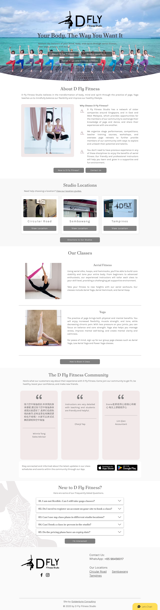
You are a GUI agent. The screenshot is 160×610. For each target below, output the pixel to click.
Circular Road (98, 571)
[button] (80, 239)
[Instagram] (47, 575)
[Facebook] (41, 575)
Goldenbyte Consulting (83, 601)
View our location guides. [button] (69, 191)
